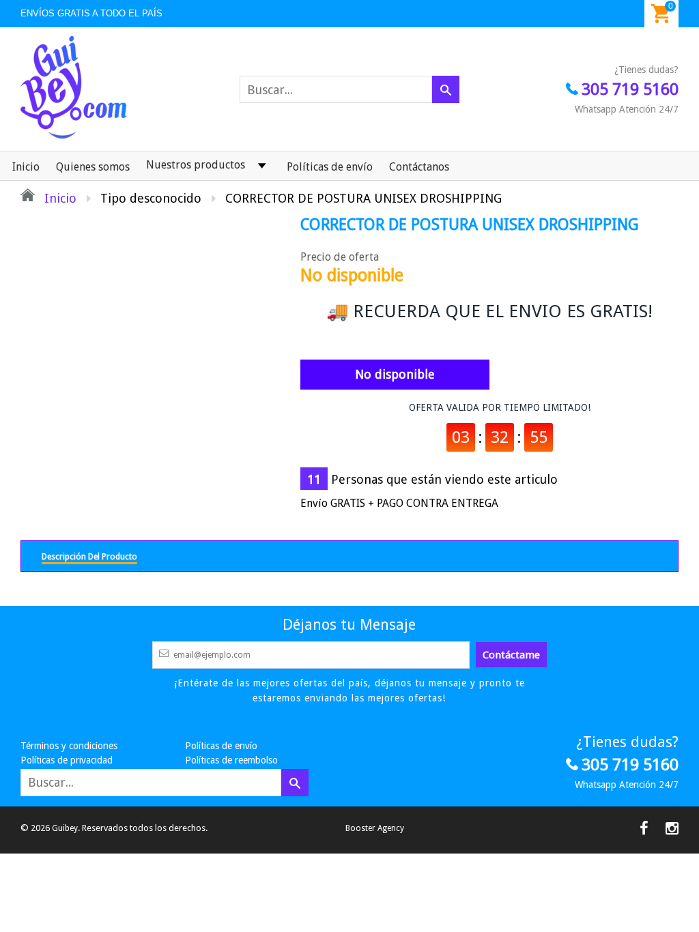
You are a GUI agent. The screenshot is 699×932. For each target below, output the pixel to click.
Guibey (65, 828)
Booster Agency (374, 828)
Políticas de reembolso (231, 760)
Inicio (26, 166)
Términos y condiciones (68, 745)
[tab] (89, 556)
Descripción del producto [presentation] (89, 557)
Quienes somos (93, 166)
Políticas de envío (330, 166)
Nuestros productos (195, 164)
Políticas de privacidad (66, 760)
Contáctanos (419, 166)
